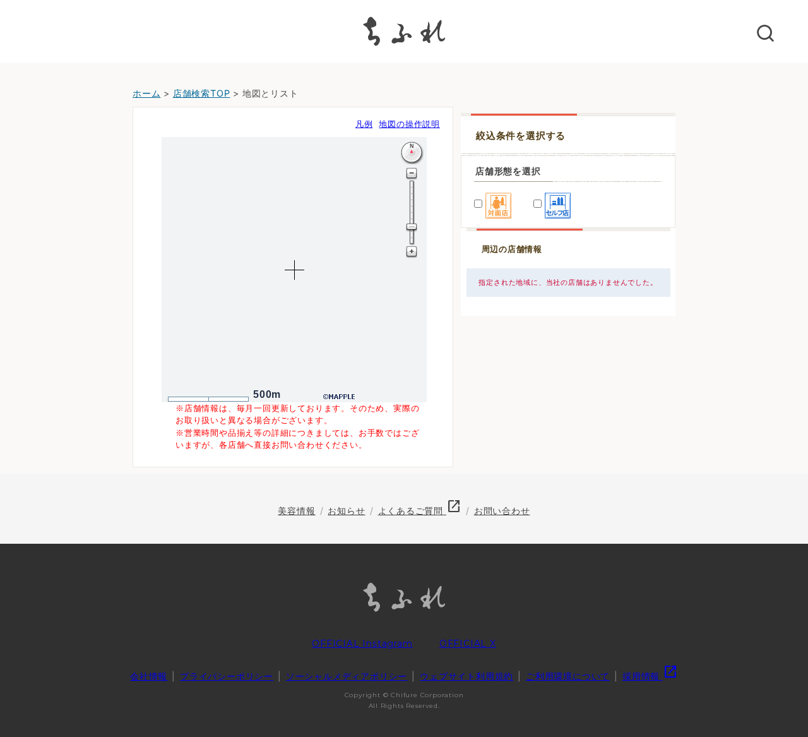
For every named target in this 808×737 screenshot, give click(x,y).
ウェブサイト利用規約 (466, 676)
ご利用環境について (568, 676)
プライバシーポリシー (226, 676)
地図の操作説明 (409, 124)
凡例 (364, 124)
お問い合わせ (502, 510)
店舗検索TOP (201, 93)
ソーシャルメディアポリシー (346, 676)
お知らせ (346, 510)
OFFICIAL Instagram (362, 643)
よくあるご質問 (419, 510)
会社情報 (148, 676)
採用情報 (650, 676)
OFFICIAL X (467, 643)
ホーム (146, 93)
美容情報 (296, 510)
